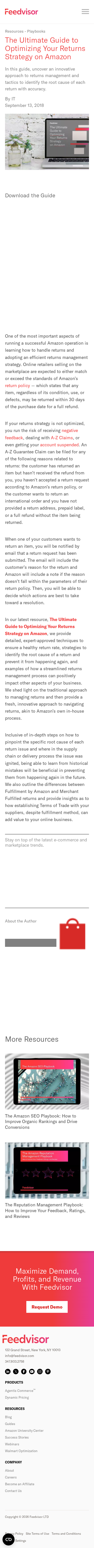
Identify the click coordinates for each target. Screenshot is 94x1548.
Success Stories (17, 1437)
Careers (11, 1477)
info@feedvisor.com (19, 1356)
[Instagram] (40, 1371)
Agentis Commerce (20, 1391)
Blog (8, 1417)
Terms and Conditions (66, 1533)
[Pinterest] (48, 1371)
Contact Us (13, 1491)
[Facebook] (24, 1371)
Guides (10, 1424)
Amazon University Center (24, 1431)
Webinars (12, 1444)
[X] (16, 1371)
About (9, 1470)
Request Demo (47, 1307)
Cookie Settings (15, 1540)
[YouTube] (32, 1371)
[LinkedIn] (8, 1371)
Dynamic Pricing (17, 1397)
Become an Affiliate (19, 1484)
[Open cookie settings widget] (9, 1539)
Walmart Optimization (21, 1451)
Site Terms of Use (37, 1533)
